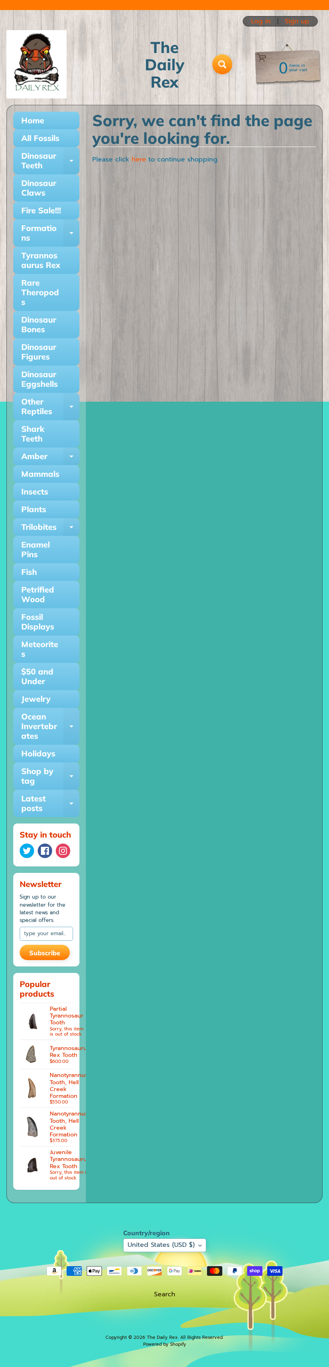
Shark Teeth (32, 433)
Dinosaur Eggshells (39, 379)
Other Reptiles (50, 406)
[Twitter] (27, 851)
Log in (261, 21)
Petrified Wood (37, 594)
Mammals (40, 474)
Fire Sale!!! (41, 210)
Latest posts (50, 803)
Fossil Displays (37, 621)
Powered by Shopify (164, 1344)
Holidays (38, 753)
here (139, 159)
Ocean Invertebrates (50, 726)
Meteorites (39, 649)
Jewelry (36, 699)
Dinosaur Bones (38, 324)
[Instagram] (63, 851)
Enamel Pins (35, 549)
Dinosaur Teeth (50, 161)
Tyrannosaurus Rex (40, 260)
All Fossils (40, 138)
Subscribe (44, 953)
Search (164, 1294)
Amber (50, 458)
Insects (34, 491)
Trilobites (50, 529)
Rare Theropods (40, 292)
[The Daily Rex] (36, 64)
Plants (33, 509)
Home (32, 120)
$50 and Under (37, 676)
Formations (50, 233)
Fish (29, 572)
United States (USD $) (161, 1245)
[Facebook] (45, 851)
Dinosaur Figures (38, 352)
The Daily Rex (162, 1337)
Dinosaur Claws (38, 188)
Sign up (297, 21)
